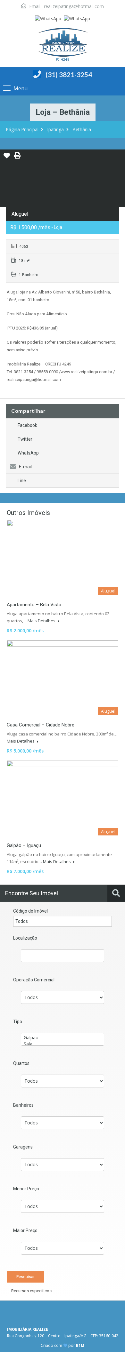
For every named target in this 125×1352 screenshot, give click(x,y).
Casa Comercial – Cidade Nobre (40, 725)
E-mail (25, 466)
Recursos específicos (31, 1290)
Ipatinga (55, 129)
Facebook (27, 425)
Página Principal (22, 129)
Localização (25, 938)
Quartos (21, 1063)
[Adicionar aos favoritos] (7, 157)
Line (22, 480)
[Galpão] (62, 1037)
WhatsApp (28, 452)
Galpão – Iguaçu (24, 845)
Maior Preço (25, 1230)
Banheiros (23, 1105)
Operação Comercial (33, 979)
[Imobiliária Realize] (62, 45)
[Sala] (62, 1044)
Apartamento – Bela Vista (34, 605)
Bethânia (81, 129)
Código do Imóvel (30, 911)
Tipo (17, 1021)
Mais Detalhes (42, 621)
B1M (80, 1345)
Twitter (25, 439)
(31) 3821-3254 (69, 74)
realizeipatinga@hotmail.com (74, 6)
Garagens (23, 1146)
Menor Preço (26, 1188)
